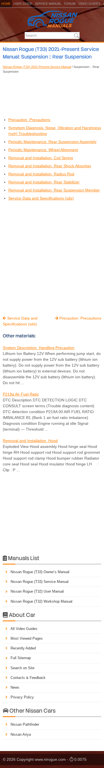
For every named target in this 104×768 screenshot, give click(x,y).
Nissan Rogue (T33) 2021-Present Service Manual (37, 66)
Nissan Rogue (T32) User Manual (37, 591)
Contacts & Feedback (28, 678)
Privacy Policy (22, 697)
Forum (69, 3)
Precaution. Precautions (29, 119)
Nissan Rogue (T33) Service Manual (40, 582)
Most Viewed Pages (27, 638)
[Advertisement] (52, 94)
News (15, 687)
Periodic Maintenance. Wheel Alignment (43, 150)
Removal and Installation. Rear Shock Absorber (49, 166)
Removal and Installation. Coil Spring (40, 158)
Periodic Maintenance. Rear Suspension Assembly (52, 141)
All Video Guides (24, 629)
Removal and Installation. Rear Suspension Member (54, 190)
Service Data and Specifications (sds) (41, 198)
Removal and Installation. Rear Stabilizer (44, 182)
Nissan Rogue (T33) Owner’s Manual (40, 572)
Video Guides (89, 3)
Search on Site (22, 668)
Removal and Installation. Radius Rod (41, 174)
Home (6, 3)
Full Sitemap (21, 658)
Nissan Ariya (21, 734)
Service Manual (48, 3)
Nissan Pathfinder (25, 724)
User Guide (22, 3)
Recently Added (23, 648)
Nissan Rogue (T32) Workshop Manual (41, 601)
